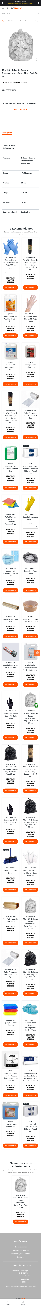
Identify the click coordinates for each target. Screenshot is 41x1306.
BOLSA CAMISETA (30, 868)
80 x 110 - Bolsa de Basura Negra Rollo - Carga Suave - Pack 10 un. (30, 771)
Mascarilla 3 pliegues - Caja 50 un (10, 573)
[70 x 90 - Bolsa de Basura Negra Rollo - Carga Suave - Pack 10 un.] (30, 246)
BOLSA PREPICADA (30, 410)
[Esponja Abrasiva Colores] (10, 1009)
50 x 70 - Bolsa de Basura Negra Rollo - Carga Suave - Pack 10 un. (10, 418)
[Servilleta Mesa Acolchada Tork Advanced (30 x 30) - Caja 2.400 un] (30, 1060)
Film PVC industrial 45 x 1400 (10, 920)
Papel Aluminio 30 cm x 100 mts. (10, 666)
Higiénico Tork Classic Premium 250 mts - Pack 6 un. (30, 1127)
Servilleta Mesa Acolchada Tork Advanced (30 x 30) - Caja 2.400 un (30, 1077)
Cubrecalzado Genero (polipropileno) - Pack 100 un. (30, 1026)
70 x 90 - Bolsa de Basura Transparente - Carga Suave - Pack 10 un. (30, 718)
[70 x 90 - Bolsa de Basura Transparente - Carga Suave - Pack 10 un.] (30, 700)
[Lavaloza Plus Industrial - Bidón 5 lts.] (10, 453)
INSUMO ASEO (10, 514)
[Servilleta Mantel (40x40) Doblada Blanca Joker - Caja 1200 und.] (10, 1060)
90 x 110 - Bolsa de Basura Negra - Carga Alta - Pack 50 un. (30, 823)
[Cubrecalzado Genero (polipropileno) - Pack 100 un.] (30, 1009)
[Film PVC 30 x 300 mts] (10, 606)
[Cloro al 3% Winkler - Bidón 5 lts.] (10, 351)
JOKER (10, 1070)
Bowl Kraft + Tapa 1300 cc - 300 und (30, 620)
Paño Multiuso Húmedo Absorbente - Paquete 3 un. (10, 520)
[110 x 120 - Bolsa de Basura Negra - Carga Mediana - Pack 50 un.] (10, 753)
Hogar (4, 21)
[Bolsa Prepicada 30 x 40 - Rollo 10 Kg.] (10, 958)
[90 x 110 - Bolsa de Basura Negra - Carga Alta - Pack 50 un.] (30, 806)
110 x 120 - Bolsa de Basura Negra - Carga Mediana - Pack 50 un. (10, 770)
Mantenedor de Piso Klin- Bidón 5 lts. (11, 318)
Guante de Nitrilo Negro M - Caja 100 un (11, 716)
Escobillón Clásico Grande (11, 871)
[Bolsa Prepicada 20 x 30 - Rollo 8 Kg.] (30, 399)
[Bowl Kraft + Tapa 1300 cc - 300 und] (30, 606)
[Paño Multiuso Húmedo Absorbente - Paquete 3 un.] (10, 503)
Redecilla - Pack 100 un (30, 572)
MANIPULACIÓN (10, 257)
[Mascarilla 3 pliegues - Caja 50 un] (10, 557)
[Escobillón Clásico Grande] (10, 857)
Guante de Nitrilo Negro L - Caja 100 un (10, 822)
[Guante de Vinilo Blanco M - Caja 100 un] (30, 303)
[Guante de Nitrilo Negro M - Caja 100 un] (10, 700)
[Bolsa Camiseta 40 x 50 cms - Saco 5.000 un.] (30, 857)
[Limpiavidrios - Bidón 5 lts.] (10, 1110)
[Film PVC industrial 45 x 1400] (10, 905)
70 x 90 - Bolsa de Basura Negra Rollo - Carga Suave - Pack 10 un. (30, 265)
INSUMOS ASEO (10, 868)
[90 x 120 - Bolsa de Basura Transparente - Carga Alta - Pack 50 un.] (30, 905)
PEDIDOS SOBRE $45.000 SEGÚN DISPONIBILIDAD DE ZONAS (20, 3)
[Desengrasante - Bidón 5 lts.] (30, 351)
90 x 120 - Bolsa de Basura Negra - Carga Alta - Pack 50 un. (30, 975)
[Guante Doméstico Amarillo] (30, 503)
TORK (30, 463)
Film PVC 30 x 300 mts (10, 620)
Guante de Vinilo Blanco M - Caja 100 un (30, 318)
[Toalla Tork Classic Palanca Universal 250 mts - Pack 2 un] (30, 453)
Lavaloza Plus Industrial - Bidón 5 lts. (10, 468)
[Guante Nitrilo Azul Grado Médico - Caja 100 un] (10, 246)
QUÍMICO (10, 314)
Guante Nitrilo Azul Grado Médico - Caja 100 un (10, 262)
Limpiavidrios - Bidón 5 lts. (11, 1125)
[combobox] (21, 13)
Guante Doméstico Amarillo (30, 518)
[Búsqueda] (37, 13)
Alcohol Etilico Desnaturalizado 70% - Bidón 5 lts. (30, 667)
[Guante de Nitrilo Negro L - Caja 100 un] (10, 806)
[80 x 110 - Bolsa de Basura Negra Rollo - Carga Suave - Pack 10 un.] (30, 753)
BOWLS (30, 616)
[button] (2, 3)
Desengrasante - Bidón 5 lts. (30, 366)
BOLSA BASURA (30, 257)
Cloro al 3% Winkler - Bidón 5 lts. (10, 367)
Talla (10, 269)
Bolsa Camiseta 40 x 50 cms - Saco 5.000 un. (30, 872)
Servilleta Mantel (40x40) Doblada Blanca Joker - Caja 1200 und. (10, 1077)
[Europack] (14, 8)
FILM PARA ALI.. (10, 616)
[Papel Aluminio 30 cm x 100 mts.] (10, 652)
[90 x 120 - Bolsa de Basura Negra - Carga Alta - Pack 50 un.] (30, 958)
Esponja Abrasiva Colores (10, 1024)
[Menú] (3, 8)
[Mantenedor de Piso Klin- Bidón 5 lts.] (10, 303)
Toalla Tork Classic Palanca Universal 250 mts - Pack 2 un (30, 469)
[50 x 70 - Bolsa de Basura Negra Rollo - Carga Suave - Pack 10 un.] (10, 399)
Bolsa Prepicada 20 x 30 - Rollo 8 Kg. (30, 415)
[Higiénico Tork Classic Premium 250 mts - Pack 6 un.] (30, 1110)
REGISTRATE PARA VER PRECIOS (15, 82)
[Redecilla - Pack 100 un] (30, 557)
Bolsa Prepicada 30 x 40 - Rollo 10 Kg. (11, 974)
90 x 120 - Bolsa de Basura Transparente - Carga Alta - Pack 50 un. (30, 924)
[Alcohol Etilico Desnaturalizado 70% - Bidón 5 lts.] (30, 652)
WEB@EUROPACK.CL (28, 1286)
